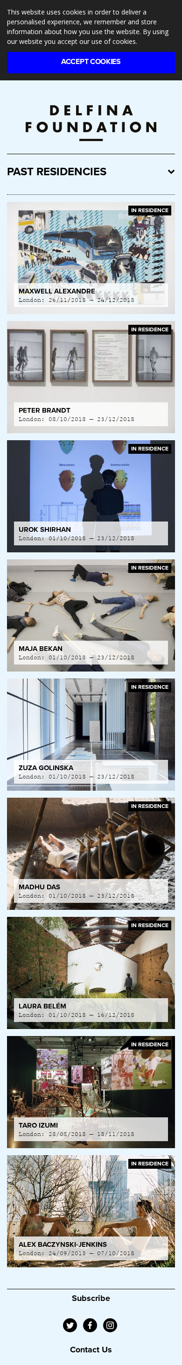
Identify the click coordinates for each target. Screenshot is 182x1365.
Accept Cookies (91, 61)
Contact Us (91, 1349)
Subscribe (91, 1298)
